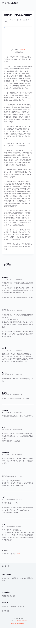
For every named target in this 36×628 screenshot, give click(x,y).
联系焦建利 (6, 611)
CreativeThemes (22, 621)
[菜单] (33, 3)
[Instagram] (8, 566)
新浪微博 (15, 578)
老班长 (4, 348)
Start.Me (23, 578)
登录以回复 (19, 279)
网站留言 (5, 606)
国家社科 (30, 578)
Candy (4, 373)
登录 (18, 554)
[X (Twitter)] (5, 566)
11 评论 (6, 22)
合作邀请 (13, 606)
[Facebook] (3, 566)
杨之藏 (4, 393)
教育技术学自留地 (11, 3)
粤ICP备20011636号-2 (18, 623)
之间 (3, 524)
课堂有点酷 (6, 578)
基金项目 (5, 580)
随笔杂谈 (25, 20)
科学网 (22, 50)
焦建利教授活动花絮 (8, 596)
